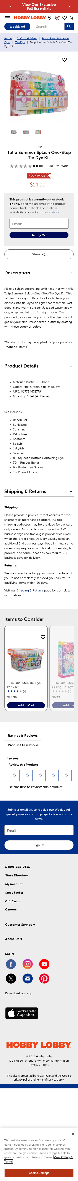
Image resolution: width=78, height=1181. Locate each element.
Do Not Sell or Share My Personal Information (39, 1060)
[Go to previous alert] (10, 6)
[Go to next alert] (69, 6)
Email (11, 831)
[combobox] (49, 26)
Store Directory (16, 875)
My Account (14, 884)
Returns (37, 590)
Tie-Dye (20, 42)
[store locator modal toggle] (50, 18)
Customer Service (18, 924)
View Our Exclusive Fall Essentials (39, 6)
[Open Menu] (7, 18)
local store (51, 212)
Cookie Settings (39, 1173)
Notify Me (39, 235)
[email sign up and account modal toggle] (57, 18)
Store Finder (14, 892)
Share (36, 254)
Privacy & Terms (39, 1064)
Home (8, 38)
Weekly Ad (17, 26)
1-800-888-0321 (17, 866)
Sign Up (39, 845)
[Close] (73, 1134)
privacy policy (22, 1079)
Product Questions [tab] (23, 745)
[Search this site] (69, 26)
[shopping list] (64, 18)
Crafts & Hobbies (27, 38)
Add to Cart (26, 705)
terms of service (46, 1079)
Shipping (23, 590)
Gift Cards (12, 901)
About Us (12, 939)
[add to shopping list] (64, 60)
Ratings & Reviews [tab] (22, 735)
